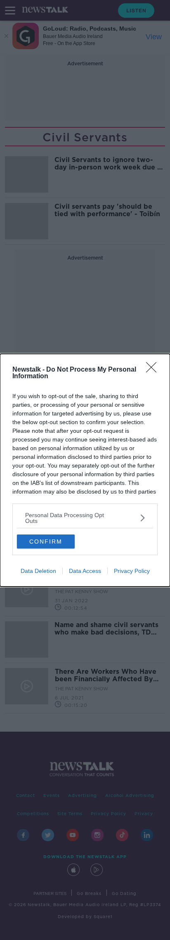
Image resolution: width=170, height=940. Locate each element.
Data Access (85, 571)
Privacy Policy (132, 571)
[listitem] (85, 518)
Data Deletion (38, 571)
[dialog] (85, 470)
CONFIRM (45, 541)
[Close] (154, 370)
